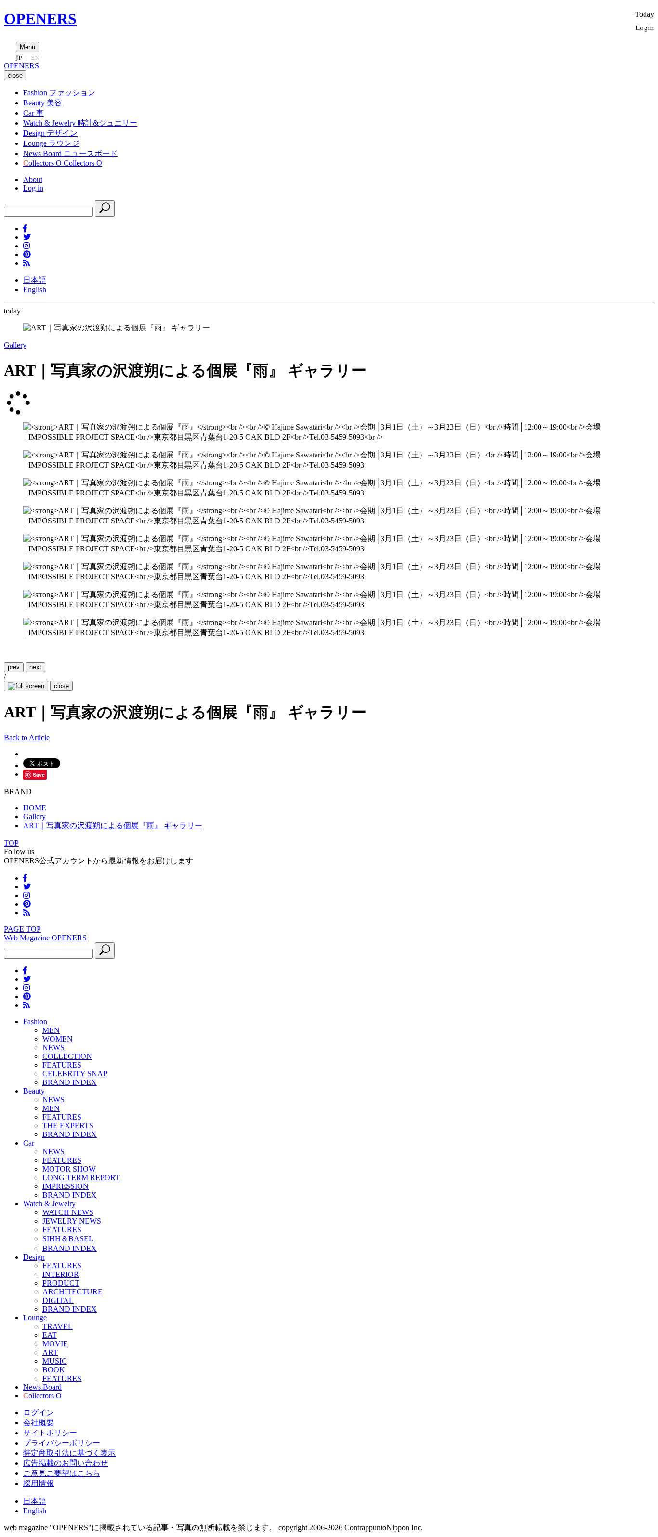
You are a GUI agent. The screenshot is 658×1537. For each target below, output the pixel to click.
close (61, 686)
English (34, 290)
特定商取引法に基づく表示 (69, 1453)
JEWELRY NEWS (71, 1221)
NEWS (53, 1047)
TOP (11, 843)
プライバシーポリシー (61, 1443)
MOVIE (55, 1344)
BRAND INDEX (69, 1082)
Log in (33, 188)
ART (50, 1352)
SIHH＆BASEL (67, 1239)
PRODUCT (60, 1283)
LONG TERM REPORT (81, 1177)
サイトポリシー (50, 1433)
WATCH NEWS (67, 1212)
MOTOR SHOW (69, 1169)
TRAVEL (57, 1326)
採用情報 (38, 1483)
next (35, 667)
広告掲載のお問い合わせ (65, 1463)
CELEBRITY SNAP (74, 1073)
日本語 (34, 280)
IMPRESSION (65, 1186)
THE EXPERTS (67, 1125)
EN (35, 58)
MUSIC (54, 1361)
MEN (51, 1030)
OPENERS (40, 18)
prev (14, 667)
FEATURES (61, 1065)
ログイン (38, 1412)
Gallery (15, 345)
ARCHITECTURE (72, 1292)
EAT (49, 1335)
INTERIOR (60, 1274)
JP (19, 58)
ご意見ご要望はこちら (61, 1473)
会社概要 (38, 1423)
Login (644, 27)
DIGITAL (58, 1300)
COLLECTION (67, 1056)
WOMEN (57, 1039)
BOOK (53, 1370)
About (32, 179)
